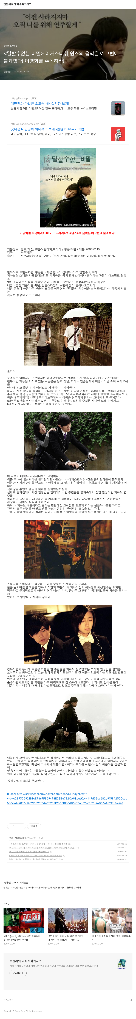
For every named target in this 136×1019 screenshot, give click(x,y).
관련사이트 (8, 1000)
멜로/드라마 (20, 837)
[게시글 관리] (22, 826)
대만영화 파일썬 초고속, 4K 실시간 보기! (40, 103)
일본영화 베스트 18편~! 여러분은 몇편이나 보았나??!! (34, 859)
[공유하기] (17, 826)
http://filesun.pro (20, 98)
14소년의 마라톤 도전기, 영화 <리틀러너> (29, 851)
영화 (11, 837)
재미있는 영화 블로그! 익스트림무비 (19, 1006)
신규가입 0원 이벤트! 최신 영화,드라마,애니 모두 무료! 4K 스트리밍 (54, 108)
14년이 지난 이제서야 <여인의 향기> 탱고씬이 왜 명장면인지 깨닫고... (42, 847)
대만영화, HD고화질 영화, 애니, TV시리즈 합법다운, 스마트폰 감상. (54, 134)
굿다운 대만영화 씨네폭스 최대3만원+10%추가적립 (47, 129)
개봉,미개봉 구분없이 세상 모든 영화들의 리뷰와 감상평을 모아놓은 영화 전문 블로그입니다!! (54, 965)
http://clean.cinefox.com (25, 123)
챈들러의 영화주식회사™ (17, 4)
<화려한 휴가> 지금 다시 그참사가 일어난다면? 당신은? (35, 855)
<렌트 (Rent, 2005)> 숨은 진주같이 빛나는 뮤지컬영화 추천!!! (38, 843)
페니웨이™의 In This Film (15, 1012)
